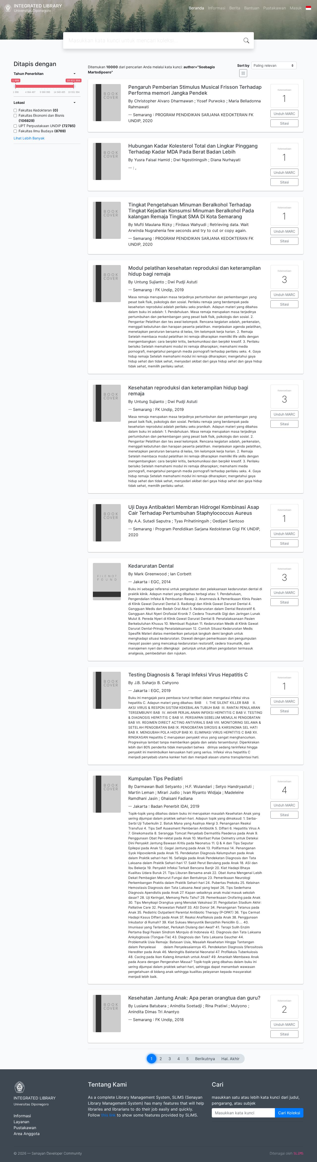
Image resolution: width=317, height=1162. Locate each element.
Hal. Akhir (230, 1058)
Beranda (196, 7)
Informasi (216, 7)
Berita (234, 7)
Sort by (243, 65)
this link (108, 1115)
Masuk (296, 7)
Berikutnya (205, 1058)
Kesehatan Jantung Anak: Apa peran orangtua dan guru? (194, 998)
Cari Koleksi (289, 1112)
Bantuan (251, 7)
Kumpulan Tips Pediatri (155, 779)
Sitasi (284, 123)
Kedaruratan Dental (151, 566)
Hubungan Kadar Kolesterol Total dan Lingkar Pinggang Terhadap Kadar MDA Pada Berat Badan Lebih (193, 149)
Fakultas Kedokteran (38, 110)
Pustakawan (274, 7)
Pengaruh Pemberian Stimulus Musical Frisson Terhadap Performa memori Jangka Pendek (195, 90)
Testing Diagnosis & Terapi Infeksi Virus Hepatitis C (188, 675)
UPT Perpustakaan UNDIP (47, 126)
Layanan (21, 1121)
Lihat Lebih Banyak (29, 138)
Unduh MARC (284, 114)
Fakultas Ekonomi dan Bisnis (41, 118)
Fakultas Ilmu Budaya (42, 131)
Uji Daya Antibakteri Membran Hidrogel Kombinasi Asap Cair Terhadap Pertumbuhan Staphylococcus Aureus (193, 510)
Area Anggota (27, 1133)
